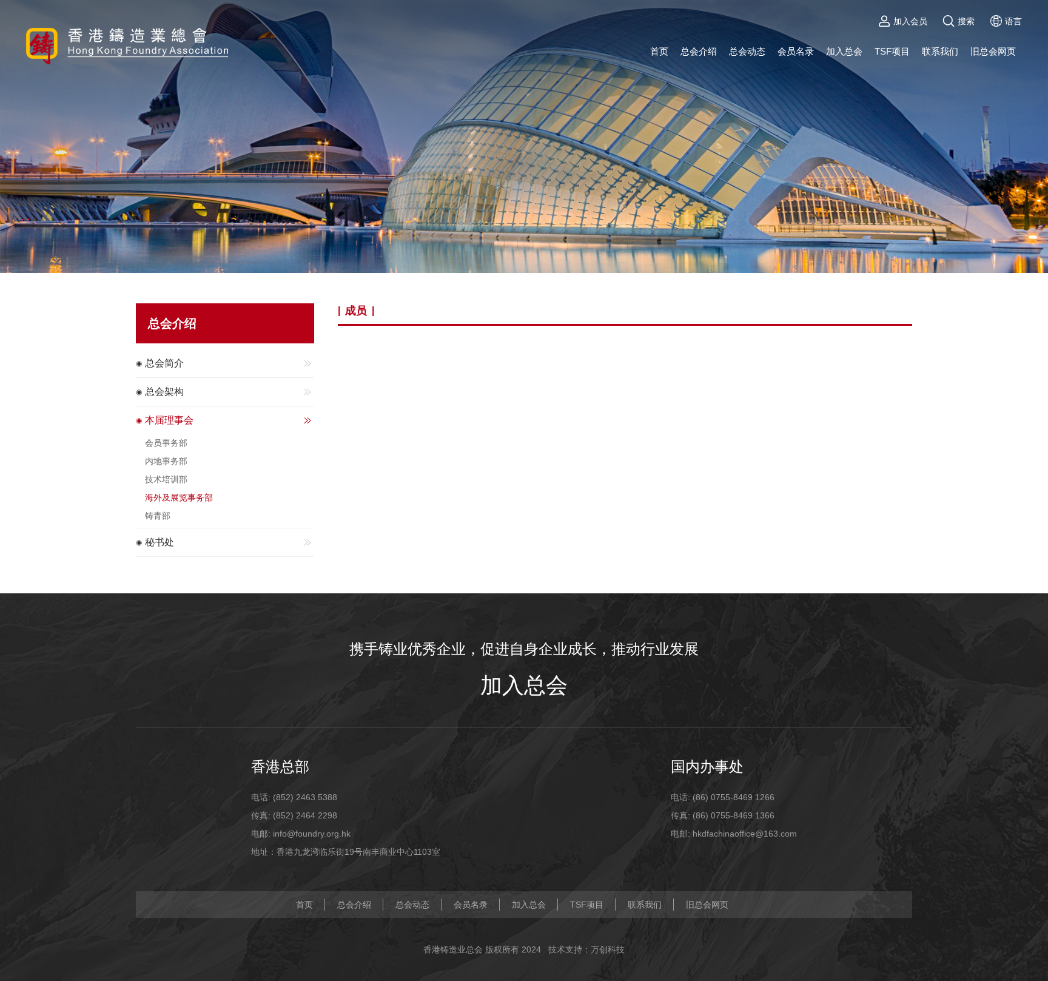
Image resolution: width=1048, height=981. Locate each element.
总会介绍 (698, 51)
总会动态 (747, 51)
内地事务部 (166, 461)
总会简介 (164, 363)
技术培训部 (166, 479)
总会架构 (164, 391)
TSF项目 (892, 51)
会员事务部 (166, 443)
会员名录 (796, 51)
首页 (659, 51)
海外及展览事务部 (179, 497)
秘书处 (159, 542)
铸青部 (157, 516)
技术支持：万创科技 (586, 949)
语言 (1013, 21)
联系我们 (940, 51)
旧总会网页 (993, 51)
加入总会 (844, 51)
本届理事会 (169, 420)
